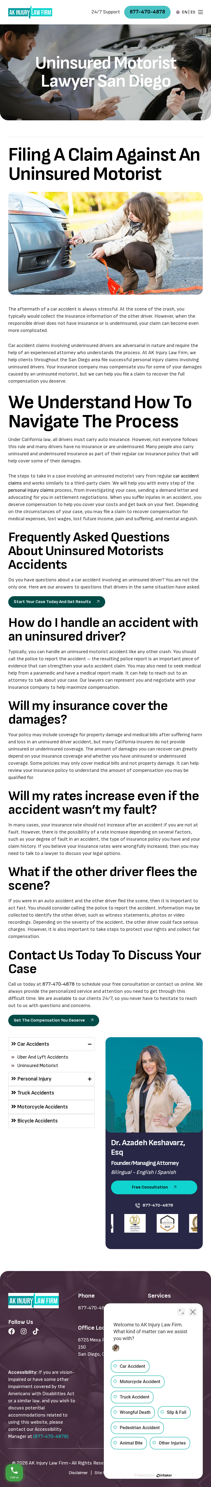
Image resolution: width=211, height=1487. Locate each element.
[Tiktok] (35, 1331)
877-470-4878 (58, 984)
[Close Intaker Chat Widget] (192, 1311)
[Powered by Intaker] (164, 1475)
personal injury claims (31, 490)
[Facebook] (11, 1331)
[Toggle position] (181, 1311)
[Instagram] (23, 1331)
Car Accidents (33, 1044)
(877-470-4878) (50, 1436)
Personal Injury (34, 1079)
